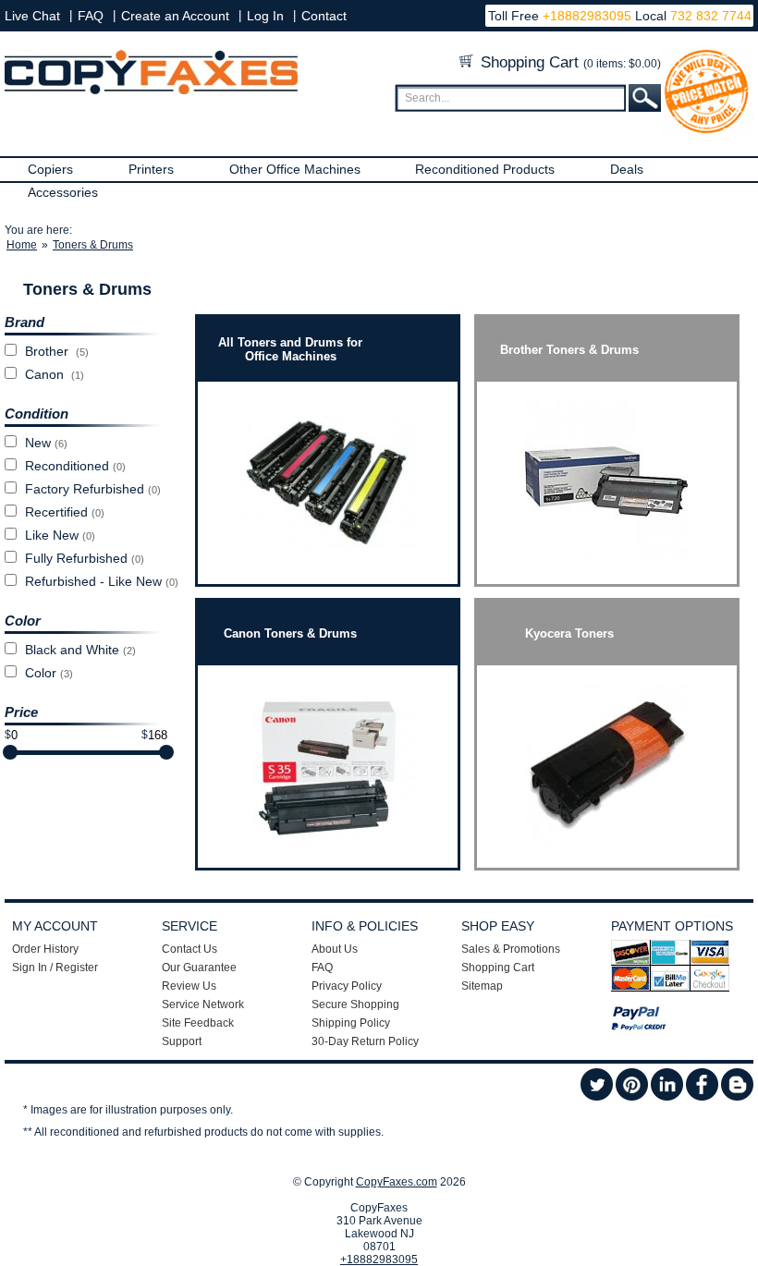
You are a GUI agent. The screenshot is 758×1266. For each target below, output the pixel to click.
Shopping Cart (568, 62)
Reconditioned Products (485, 169)
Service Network (203, 1004)
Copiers (50, 169)
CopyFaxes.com (396, 1181)
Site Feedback (198, 1022)
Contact (324, 15)
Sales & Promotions (510, 949)
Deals (626, 169)
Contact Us (189, 949)
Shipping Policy (351, 1022)
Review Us (189, 986)
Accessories (63, 192)
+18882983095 (587, 15)
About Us (335, 949)
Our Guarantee (199, 967)
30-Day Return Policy (365, 1041)
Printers (151, 169)
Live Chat (32, 15)
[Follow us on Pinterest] (632, 1096)
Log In (265, 15)
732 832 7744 (709, 15)
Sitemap (482, 986)
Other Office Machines (295, 169)
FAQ (91, 15)
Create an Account (175, 15)
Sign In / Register (55, 967)
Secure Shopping (355, 1004)
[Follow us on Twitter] (597, 1096)
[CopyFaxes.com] (151, 90)
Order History (45, 949)
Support (182, 1041)
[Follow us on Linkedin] (667, 1096)
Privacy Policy (347, 986)
